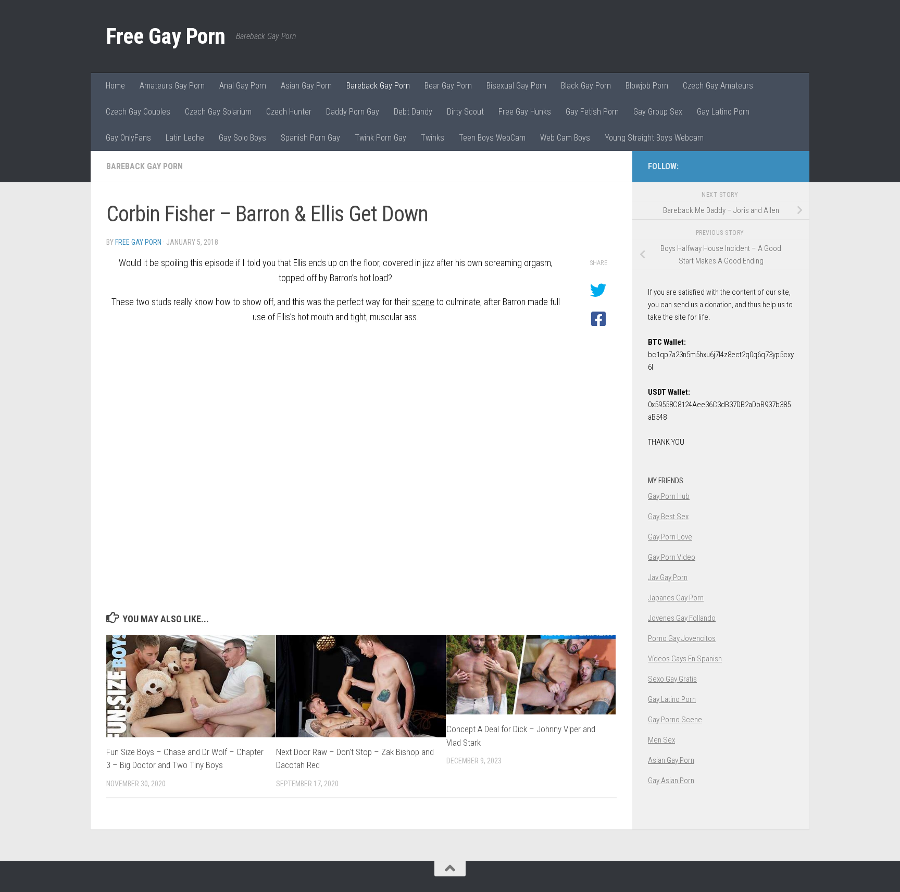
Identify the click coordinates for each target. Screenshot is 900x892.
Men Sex (661, 740)
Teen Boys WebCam (492, 138)
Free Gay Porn (166, 36)
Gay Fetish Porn (592, 112)
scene (423, 301)
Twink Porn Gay (380, 138)
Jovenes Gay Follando (682, 618)
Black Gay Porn (586, 86)
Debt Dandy (413, 112)
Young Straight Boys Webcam (654, 138)
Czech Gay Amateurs (718, 86)
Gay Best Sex (668, 516)
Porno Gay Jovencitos (682, 638)
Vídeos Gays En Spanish (685, 658)
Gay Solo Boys (242, 138)
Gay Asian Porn (671, 780)
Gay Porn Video (671, 557)
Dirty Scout (465, 112)
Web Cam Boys (565, 138)
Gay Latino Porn (723, 112)
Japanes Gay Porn (676, 597)
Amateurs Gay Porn (172, 86)
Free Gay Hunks (524, 112)
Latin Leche (185, 138)
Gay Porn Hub (669, 496)
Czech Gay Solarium (218, 112)
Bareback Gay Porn (378, 86)
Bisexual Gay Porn (516, 86)
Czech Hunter (288, 112)
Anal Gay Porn (242, 86)
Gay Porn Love (670, 537)
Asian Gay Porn (306, 86)
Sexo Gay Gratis (672, 679)
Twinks (432, 138)
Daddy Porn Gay (352, 112)
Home (115, 86)
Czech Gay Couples (138, 112)
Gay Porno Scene (675, 719)
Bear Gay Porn (448, 86)
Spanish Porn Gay (310, 138)
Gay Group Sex (657, 112)
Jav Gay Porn (668, 577)
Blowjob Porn (647, 86)
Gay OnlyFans (128, 138)
